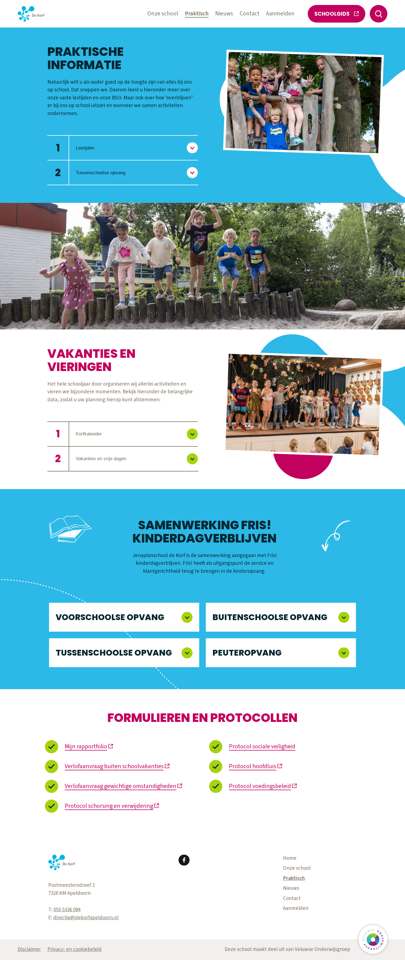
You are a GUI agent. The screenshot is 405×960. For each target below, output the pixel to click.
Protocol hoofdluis (252, 766)
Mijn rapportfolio (86, 746)
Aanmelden (280, 14)
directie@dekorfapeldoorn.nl (85, 917)
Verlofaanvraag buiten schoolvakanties (114, 766)
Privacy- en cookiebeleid (74, 949)
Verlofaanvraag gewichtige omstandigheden (120, 786)
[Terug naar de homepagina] (31, 14)
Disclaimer (29, 949)
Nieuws (224, 14)
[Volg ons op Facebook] (184, 860)
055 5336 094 (66, 909)
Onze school (162, 14)
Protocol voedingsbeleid (260, 786)
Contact (250, 14)
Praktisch (197, 14)
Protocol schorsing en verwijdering (109, 805)
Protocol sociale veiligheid (262, 746)
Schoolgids (332, 14)
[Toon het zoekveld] (378, 14)
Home (289, 858)
